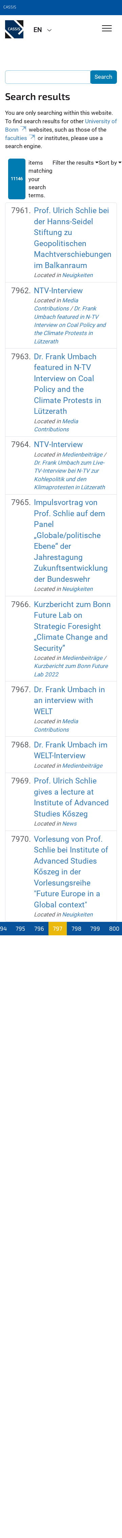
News (69, 823)
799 (95, 928)
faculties (16, 138)
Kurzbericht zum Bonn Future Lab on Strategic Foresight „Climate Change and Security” (72, 626)
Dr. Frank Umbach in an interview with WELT (69, 700)
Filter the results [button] (73, 162)
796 (39, 928)
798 (76, 928)
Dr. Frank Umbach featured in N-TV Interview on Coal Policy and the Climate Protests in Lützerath (70, 324)
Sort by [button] (108, 162)
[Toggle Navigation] (107, 29)
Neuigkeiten (77, 275)
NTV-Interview (58, 290)
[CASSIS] (14, 29)
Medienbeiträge (82, 454)
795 (20, 928)
